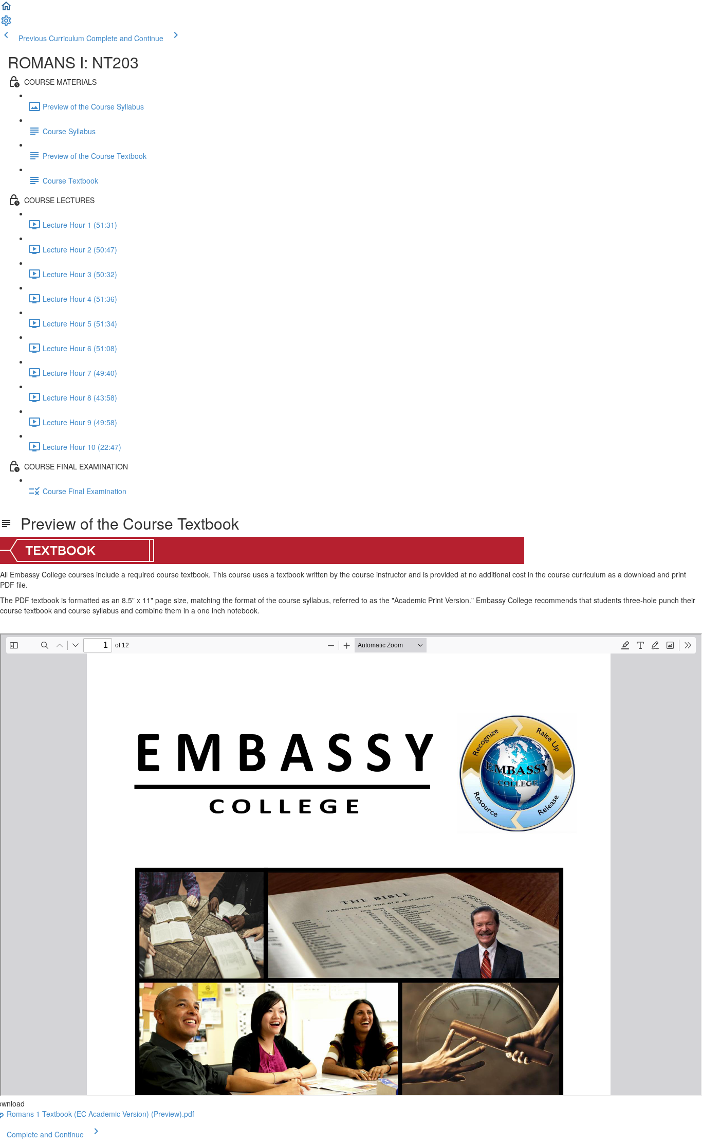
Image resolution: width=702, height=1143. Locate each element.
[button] (6, 9)
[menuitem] (6, 24)
